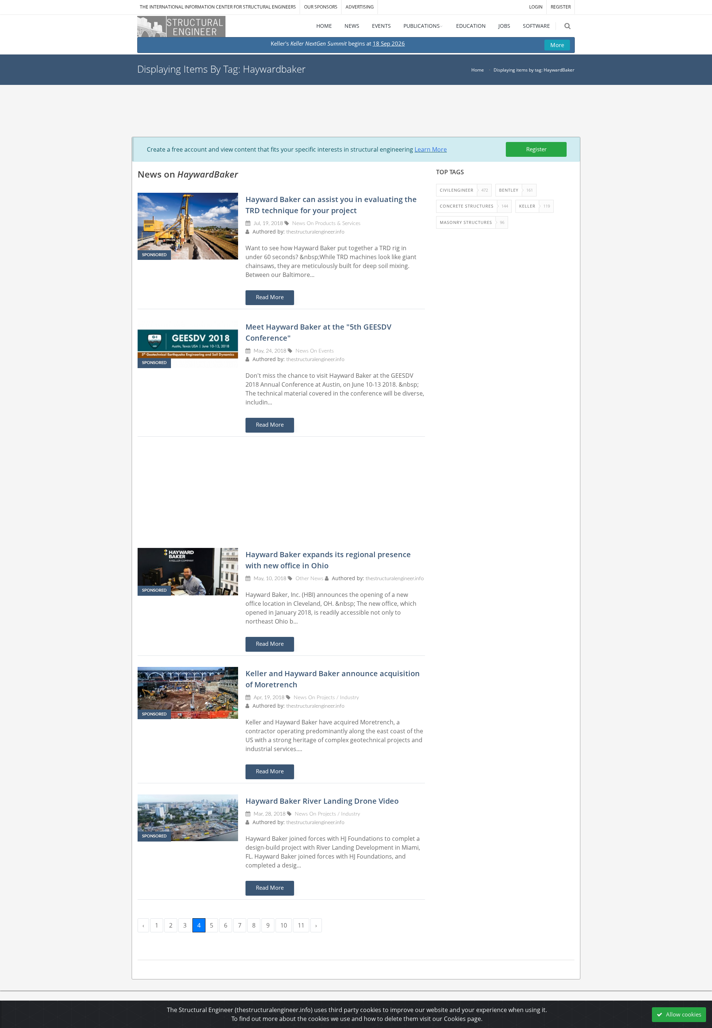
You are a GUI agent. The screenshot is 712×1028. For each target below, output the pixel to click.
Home (477, 70)
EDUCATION (471, 25)
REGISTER (561, 7)
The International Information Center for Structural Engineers (218, 7)
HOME (324, 25)
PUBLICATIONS (421, 25)
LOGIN (536, 7)
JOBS (504, 25)
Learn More (431, 149)
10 (283, 925)
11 (301, 925)
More (557, 45)
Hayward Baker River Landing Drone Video (322, 801)
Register (536, 149)
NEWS (352, 25)
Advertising (360, 7)
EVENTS (381, 25)
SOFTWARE (536, 25)
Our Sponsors (320, 7)
